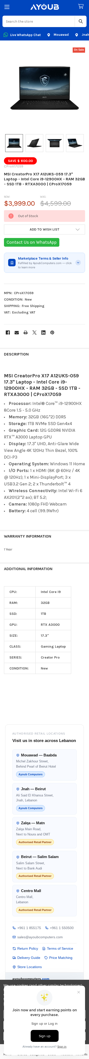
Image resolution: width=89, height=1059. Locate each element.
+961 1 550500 (62, 928)
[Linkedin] (43, 332)
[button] (44, 230)
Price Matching (60, 958)
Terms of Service (60, 948)
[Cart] (82, 6)
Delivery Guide (28, 958)
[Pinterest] (52, 332)
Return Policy (27, 948)
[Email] (17, 332)
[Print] (25, 332)
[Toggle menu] (7, 7)
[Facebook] (8, 332)
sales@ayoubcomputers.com (40, 937)
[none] (44, 88)
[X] (34, 332)
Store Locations (29, 967)
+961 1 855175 (29, 928)
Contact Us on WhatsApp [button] (32, 242)
